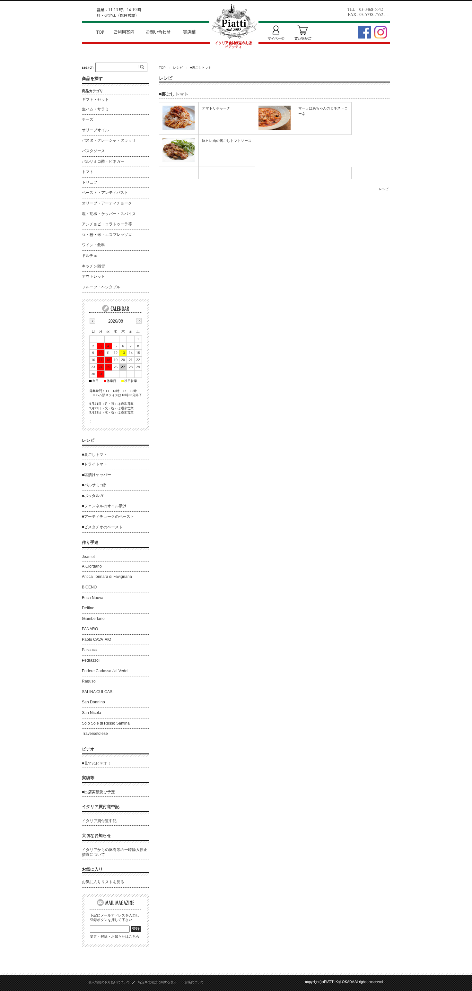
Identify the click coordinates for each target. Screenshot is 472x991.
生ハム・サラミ (95, 109)
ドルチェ (89, 255)
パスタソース (93, 151)
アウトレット (93, 276)
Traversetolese (95, 733)
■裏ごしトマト (173, 94)
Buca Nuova (92, 597)
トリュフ (89, 182)
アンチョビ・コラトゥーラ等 (107, 224)
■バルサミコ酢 (94, 485)
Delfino (88, 608)
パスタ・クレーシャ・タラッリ (109, 140)
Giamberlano (93, 618)
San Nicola (91, 712)
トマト (87, 172)
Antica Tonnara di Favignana (107, 576)
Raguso (89, 681)
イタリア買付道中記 (100, 806)
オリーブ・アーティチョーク (107, 203)
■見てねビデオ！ (96, 763)
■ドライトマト (94, 464)
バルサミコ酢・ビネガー (103, 161)
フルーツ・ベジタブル (101, 287)
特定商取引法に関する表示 (157, 982)
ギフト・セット (95, 99)
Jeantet (88, 556)
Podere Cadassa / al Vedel (105, 671)
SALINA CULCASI (97, 692)
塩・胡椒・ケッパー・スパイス (109, 214)
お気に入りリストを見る (103, 882)
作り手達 (90, 542)
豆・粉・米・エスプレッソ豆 (107, 234)
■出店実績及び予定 (98, 792)
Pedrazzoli (91, 660)
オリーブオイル (95, 130)
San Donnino (93, 702)
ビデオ (88, 749)
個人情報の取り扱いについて (109, 982)
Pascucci (90, 650)
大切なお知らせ (96, 835)
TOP (162, 67)
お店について (194, 982)
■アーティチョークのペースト (108, 516)
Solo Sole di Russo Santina (106, 723)
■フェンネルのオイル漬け (104, 506)
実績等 (88, 777)
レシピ (178, 67)
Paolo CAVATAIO (96, 639)
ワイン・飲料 (93, 245)
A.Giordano (92, 566)
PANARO (90, 629)
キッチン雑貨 (93, 266)
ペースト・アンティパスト (105, 192)
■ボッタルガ (92, 495)
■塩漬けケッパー (96, 475)
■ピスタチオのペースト (102, 527)
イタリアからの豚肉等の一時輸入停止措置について (114, 852)
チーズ (87, 119)
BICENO (89, 587)
